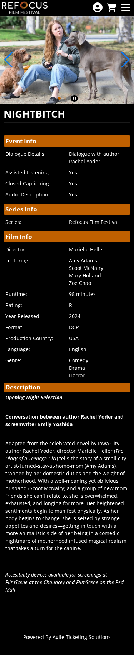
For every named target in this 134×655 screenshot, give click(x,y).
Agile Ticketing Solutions (82, 637)
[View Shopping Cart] (111, 8)
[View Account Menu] (97, 7)
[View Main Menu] (126, 8)
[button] (59, 98)
